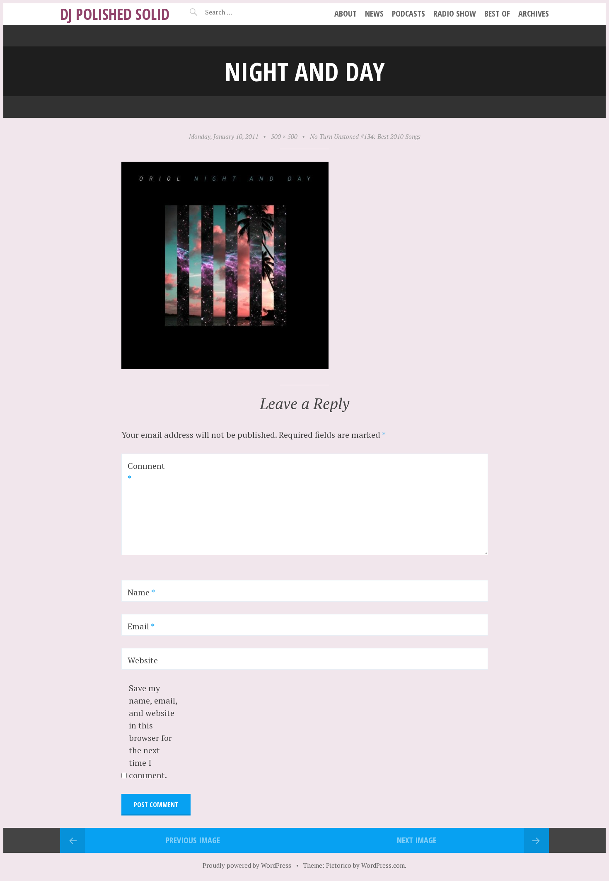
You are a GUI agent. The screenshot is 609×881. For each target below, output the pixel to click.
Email (141, 626)
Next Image (416, 840)
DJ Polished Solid (114, 13)
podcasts (408, 13)
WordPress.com (383, 865)
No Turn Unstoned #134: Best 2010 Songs (365, 136)
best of (497, 13)
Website (143, 660)
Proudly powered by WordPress (247, 865)
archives (533, 13)
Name (141, 592)
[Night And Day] (225, 365)
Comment (146, 472)
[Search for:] (239, 12)
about (345, 13)
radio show (454, 13)
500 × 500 (284, 136)
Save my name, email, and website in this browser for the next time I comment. (153, 731)
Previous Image (193, 840)
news (374, 13)
